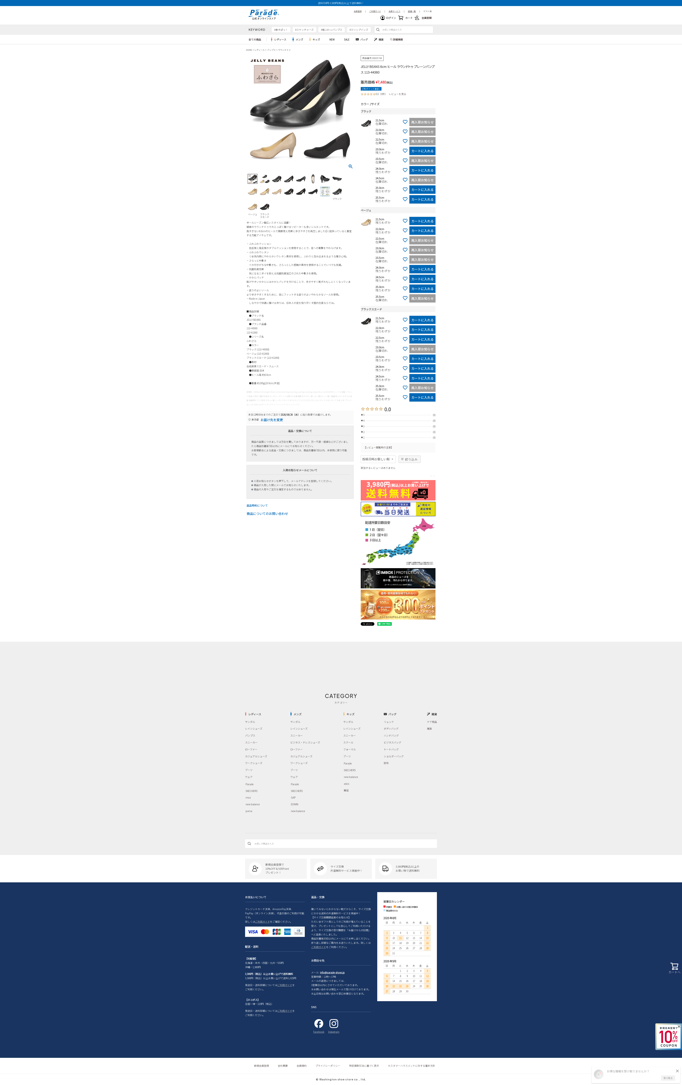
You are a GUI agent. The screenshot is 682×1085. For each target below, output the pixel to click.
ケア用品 (432, 722)
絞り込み (411, 459)
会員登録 (427, 18)
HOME (249, 49)
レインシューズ (253, 728)
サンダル (250, 722)
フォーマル (349, 749)
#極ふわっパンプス (331, 29)
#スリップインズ (359, 29)
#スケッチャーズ (304, 29)
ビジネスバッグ (392, 742)
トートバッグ (391, 749)
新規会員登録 (261, 1065)
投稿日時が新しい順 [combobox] (376, 459)
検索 (377, 29)
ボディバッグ (391, 728)
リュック (389, 722)
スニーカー (251, 742)
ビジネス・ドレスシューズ (305, 742)
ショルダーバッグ (394, 756)
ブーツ (249, 770)
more (278, 39)
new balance (253, 804)
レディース (259, 49)
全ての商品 (255, 39)
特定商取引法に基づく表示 (364, 1065)
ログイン (391, 18)
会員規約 (302, 1065)
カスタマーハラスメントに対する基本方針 (411, 1065)
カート (409, 18)
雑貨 (429, 728)
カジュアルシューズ (256, 756)
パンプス (271, 49)
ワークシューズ (253, 763)
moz (248, 797)
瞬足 (346, 790)
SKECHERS (252, 791)
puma (249, 811)
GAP (293, 797)
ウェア (249, 777)
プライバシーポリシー (327, 1065)
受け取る (668, 1078)
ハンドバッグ (391, 735)
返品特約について (257, 505)
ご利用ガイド (262, 921)
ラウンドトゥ (284, 49)
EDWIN (294, 804)
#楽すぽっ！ (281, 29)
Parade (250, 784)
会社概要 (283, 1065)
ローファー (251, 749)
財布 (386, 763)
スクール (348, 742)
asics (346, 783)
